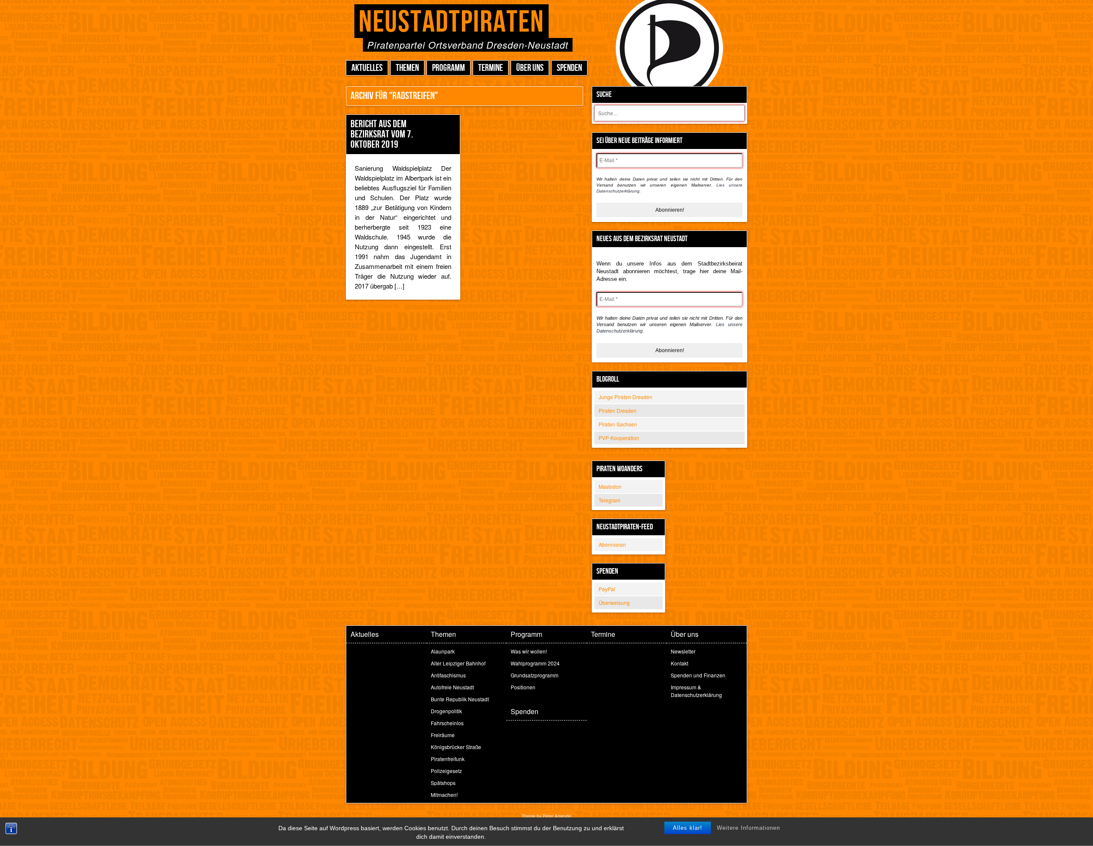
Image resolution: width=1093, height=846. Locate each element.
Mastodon (610, 486)
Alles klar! (687, 828)
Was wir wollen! (529, 651)
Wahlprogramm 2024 (535, 663)
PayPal (607, 588)
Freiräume (443, 734)
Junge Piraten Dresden (625, 396)
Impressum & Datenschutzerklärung (696, 690)
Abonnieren (612, 544)
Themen (407, 68)
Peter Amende (557, 816)
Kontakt (679, 663)
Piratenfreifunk (448, 758)
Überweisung (614, 602)
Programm (448, 68)
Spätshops (443, 782)
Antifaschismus (448, 675)
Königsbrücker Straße (456, 746)
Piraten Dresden (618, 410)
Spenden (569, 68)
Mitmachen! (444, 794)
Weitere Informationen (748, 828)
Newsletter (683, 651)
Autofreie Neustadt (452, 687)
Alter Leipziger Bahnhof (458, 663)
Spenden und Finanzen (698, 675)
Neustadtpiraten (451, 22)
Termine (490, 68)
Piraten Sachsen (618, 424)
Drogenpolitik (446, 711)
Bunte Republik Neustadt (460, 699)
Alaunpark (443, 651)
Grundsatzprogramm (534, 675)
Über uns (530, 68)
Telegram (609, 500)
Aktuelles (367, 68)
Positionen (523, 687)
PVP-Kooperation (619, 437)
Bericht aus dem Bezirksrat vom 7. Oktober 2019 (382, 134)
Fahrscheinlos (447, 722)
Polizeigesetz (446, 770)
